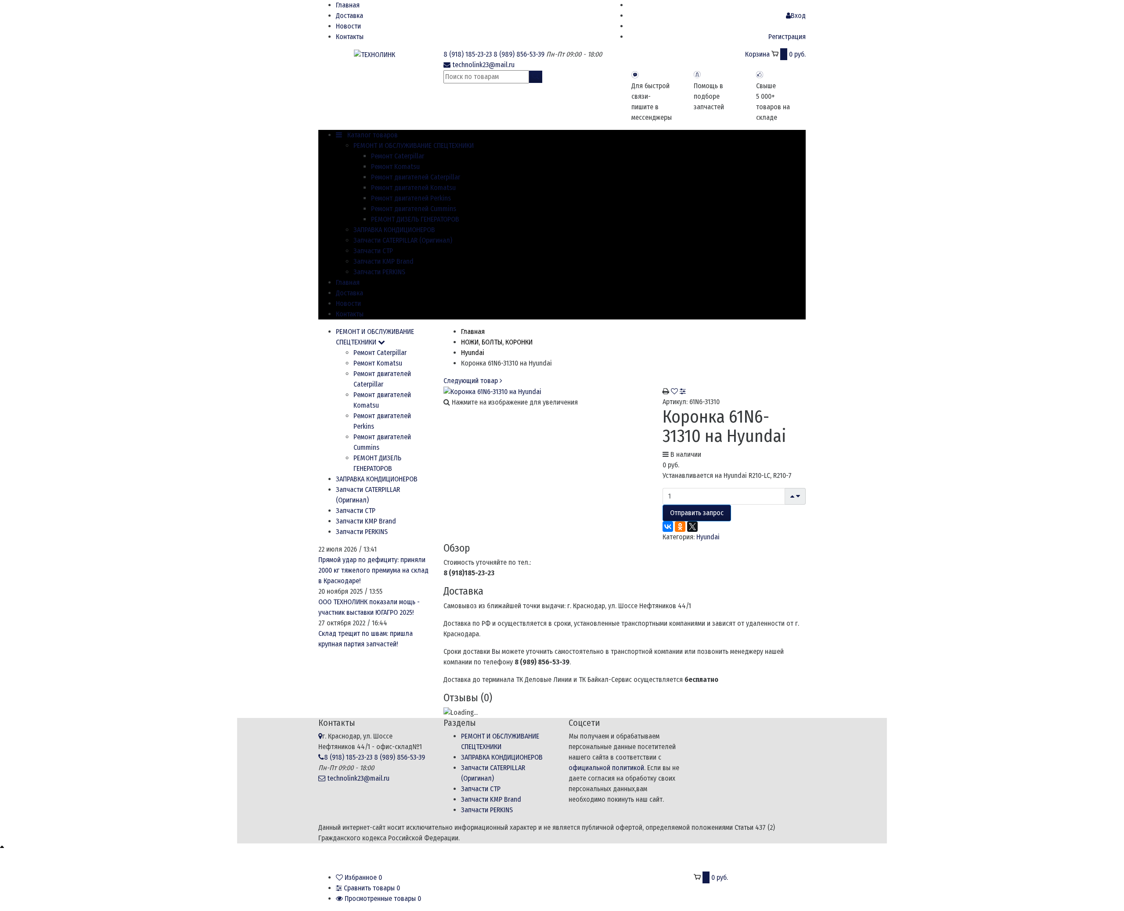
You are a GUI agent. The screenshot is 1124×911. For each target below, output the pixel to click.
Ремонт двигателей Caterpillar (415, 177)
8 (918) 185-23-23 (467, 54)
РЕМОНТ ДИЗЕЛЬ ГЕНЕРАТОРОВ (415, 219)
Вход (798, 15)
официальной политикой (606, 768)
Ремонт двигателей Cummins (413, 208)
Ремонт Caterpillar (397, 156)
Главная (348, 5)
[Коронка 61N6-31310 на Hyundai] (492, 391)
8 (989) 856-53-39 (519, 54)
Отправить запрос (697, 513)
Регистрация (787, 36)
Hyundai (708, 537)
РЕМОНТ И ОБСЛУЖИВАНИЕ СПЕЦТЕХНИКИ (413, 145)
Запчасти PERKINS (379, 272)
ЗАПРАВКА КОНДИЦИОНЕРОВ (394, 230)
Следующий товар (471, 381)
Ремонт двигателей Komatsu (413, 187)
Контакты (350, 36)
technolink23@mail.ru (483, 65)
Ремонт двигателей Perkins (411, 198)
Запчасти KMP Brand (383, 261)
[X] (692, 526)
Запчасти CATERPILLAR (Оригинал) (402, 240)
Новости (348, 26)
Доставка (349, 15)
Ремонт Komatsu (395, 166)
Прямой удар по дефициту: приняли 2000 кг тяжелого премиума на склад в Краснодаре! (373, 570)
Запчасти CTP (373, 251)
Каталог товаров (372, 135)
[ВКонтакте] (668, 526)
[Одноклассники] (680, 526)
